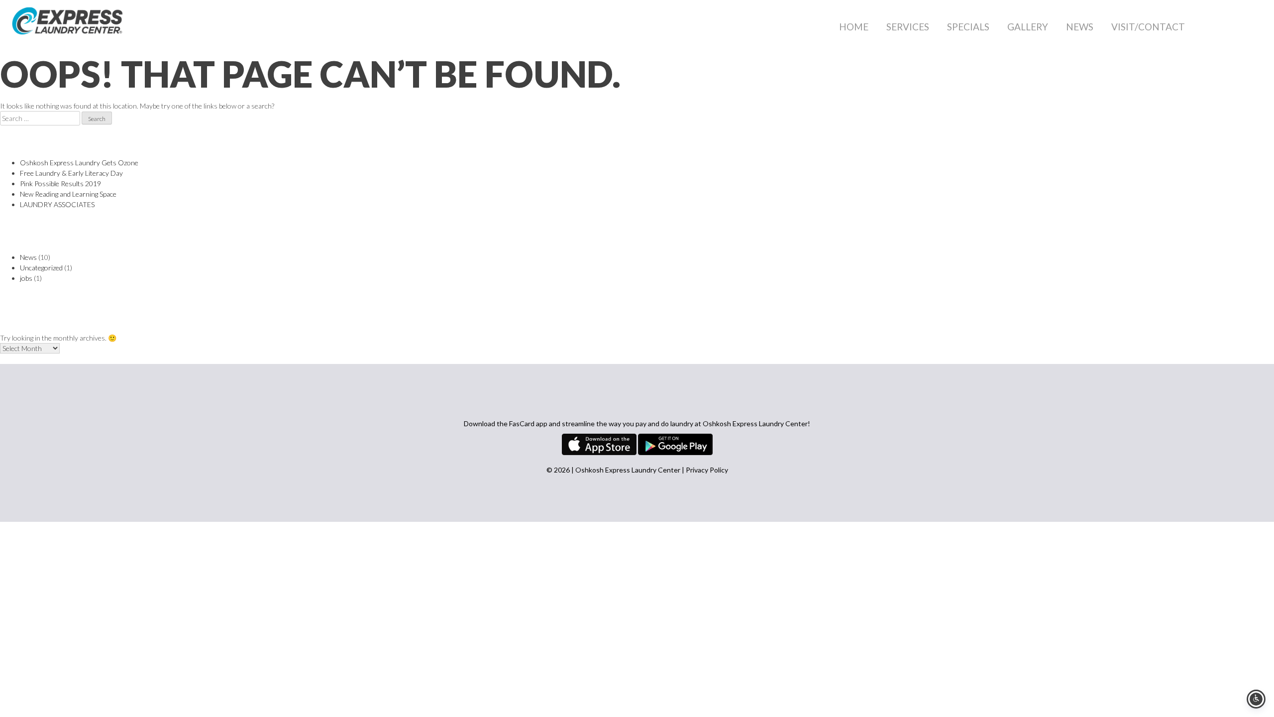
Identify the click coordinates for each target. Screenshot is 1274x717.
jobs (26, 278)
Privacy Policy (707, 470)
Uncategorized (41, 267)
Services (907, 26)
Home (853, 26)
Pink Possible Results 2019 (60, 183)
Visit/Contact (1148, 26)
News (1079, 26)
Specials (968, 26)
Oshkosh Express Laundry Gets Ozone (79, 162)
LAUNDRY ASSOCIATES (57, 204)
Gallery (1027, 26)
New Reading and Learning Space (68, 194)
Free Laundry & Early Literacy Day (71, 173)
